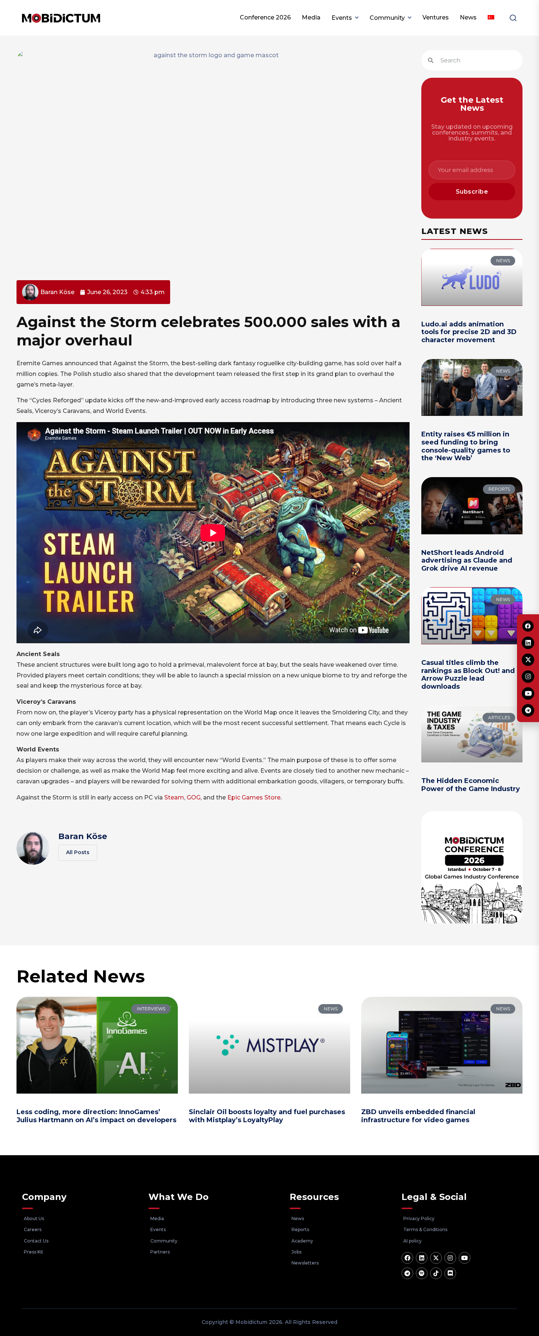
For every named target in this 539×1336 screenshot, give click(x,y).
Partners (160, 1252)
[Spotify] (422, 1273)
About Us (34, 1218)
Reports (300, 1229)
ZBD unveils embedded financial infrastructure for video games (418, 1116)
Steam (174, 797)
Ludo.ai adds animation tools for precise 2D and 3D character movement (469, 332)
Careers (32, 1229)
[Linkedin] (422, 1258)
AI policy (412, 1241)
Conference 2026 (265, 17)
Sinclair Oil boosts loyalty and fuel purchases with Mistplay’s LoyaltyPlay (267, 1116)
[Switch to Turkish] (491, 17)
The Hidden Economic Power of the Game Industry (470, 785)
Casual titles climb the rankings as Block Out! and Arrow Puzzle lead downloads (468, 675)
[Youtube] (464, 1258)
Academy (302, 1241)
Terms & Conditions (425, 1229)
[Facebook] (407, 1258)
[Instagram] (450, 1258)
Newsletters (305, 1263)
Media (311, 17)
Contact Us (36, 1241)
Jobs (296, 1252)
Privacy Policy (418, 1218)
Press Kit (33, 1252)
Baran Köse (82, 836)
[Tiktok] (436, 1273)
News (468, 17)
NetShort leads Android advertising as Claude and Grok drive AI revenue (466, 560)
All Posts (77, 852)
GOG (194, 797)
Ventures (435, 17)
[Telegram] (407, 1273)
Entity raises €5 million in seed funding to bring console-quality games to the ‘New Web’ (465, 446)
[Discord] (450, 1273)
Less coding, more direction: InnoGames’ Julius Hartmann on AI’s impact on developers (96, 1116)
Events (341, 17)
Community (387, 17)
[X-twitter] (436, 1258)
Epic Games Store (253, 797)
